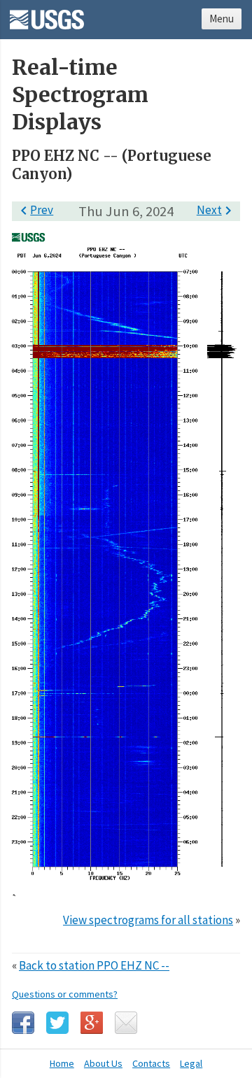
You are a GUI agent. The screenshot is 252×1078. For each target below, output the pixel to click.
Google (91, 1023)
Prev (34, 210)
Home (62, 1063)
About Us (103, 1063)
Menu (221, 18)
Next (217, 210)
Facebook (23, 1023)
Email (126, 1023)
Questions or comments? (65, 994)
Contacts (151, 1063)
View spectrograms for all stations (148, 920)
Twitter (57, 1023)
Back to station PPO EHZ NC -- (94, 965)
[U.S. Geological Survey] (47, 14)
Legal (191, 1063)
